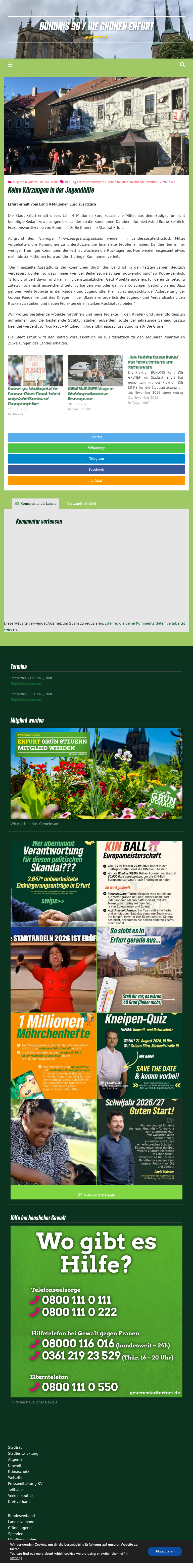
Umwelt (14, 1465)
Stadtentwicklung (23, 1453)
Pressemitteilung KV (25, 1483)
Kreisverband (19, 1501)
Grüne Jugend (20, 1527)
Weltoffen (16, 1477)
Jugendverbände (133, 182)
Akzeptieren (164, 1551)
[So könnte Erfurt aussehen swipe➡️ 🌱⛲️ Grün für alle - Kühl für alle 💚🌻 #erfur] (140, 970)
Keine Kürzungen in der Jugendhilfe (51, 189)
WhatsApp (96, 448)
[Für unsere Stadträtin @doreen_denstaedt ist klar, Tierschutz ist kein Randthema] (53, 1142)
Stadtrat (151, 182)
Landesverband (21, 1521)
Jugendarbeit (95, 182)
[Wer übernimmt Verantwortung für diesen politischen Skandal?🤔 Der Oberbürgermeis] (53, 884)
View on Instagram (99, 1195)
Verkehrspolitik (21, 1495)
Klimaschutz (18, 1471)
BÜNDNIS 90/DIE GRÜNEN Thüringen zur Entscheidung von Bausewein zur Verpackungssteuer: (91, 394)
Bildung (70, 182)
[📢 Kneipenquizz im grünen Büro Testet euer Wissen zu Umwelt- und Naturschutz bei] (140, 1056)
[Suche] (182, 64)
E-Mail (96, 480)
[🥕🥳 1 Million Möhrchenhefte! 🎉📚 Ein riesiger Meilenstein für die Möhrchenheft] (53, 1056)
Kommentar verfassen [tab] (38, 504)
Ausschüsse (36, 182)
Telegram (96, 459)
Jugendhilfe (113, 182)
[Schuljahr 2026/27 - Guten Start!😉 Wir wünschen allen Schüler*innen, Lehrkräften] (140, 1142)
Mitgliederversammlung (26, 683)
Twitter (96, 437)
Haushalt (51, 182)
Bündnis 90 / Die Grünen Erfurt (96, 26)
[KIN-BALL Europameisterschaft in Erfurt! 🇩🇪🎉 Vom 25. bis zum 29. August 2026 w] (140, 884)
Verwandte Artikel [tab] (81, 504)
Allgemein (19, 182)
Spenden (15, 1533)
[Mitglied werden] (96, 817)
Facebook (96, 469)
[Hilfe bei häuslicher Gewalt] (96, 1395)
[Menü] (10, 64)
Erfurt (81, 182)
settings (16, 1558)
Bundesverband (21, 1515)
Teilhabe (15, 1489)
